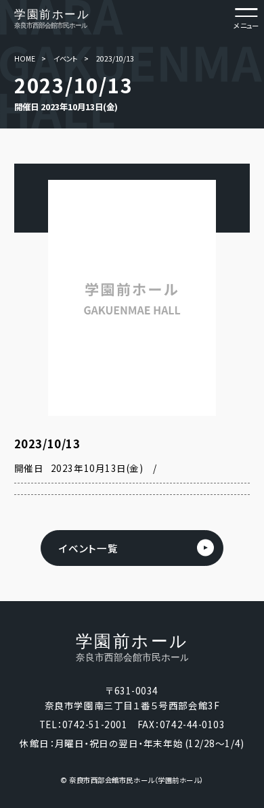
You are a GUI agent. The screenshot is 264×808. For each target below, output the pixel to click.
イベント (65, 58)
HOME (24, 58)
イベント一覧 (88, 548)
